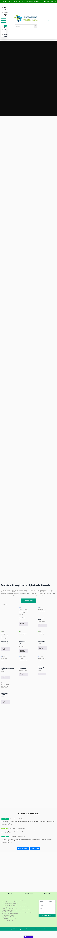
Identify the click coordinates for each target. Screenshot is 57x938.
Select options (22, 624)
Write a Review (35, 848)
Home (5, 26)
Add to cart (42, 674)
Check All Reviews (22, 848)
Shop (5, 28)
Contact (6, 33)
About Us (5, 10)
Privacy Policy (5, 15)
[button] (3, 21)
